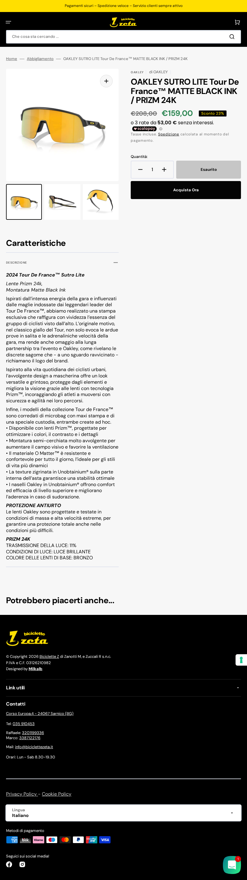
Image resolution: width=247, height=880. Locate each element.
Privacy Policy (22, 794)
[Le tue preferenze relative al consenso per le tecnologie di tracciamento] (241, 660)
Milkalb (35, 668)
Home (11, 58)
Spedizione (168, 134)
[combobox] (123, 37)
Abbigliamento (40, 58)
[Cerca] (233, 36)
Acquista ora (186, 189)
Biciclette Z (49, 656)
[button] (8, 22)
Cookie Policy (56, 794)
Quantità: (139, 156)
